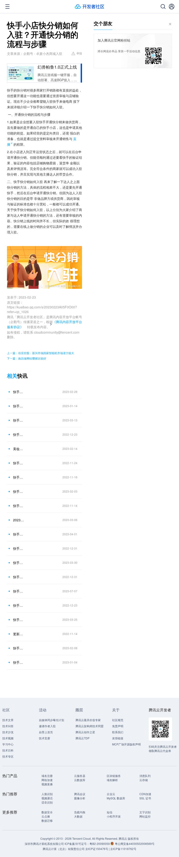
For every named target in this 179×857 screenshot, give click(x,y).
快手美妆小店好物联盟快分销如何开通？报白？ (18, 577)
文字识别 (145, 812)
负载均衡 (79, 812)
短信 (109, 812)
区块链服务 (114, 776)
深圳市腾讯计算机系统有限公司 (44, 844)
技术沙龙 (8, 732)
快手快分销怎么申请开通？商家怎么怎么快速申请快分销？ (18, 648)
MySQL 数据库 (116, 798)
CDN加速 (145, 794)
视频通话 (47, 798)
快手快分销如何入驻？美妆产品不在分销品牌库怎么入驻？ (18, 406)
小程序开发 (114, 816)
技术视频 (8, 738)
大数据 (78, 816)
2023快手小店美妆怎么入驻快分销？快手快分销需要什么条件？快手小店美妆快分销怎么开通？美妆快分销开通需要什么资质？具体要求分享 (18, 520)
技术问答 (8, 726)
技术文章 (8, 720)
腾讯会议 (79, 794)
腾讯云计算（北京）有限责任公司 (64, 849)
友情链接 (117, 738)
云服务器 (79, 776)
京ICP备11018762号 (123, 849)
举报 (79, 53)
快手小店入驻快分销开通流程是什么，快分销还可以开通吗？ (18, 591)
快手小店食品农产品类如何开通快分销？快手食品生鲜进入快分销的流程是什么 (18, 534)
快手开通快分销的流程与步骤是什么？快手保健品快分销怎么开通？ (18, 391)
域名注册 (47, 776)
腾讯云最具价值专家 (88, 720)
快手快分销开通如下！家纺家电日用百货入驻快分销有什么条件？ (18, 505)
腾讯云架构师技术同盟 (89, 726)
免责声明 (117, 726)
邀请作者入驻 (47, 726)
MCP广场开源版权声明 (126, 744)
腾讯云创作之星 (85, 732)
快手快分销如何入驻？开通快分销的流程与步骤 (18, 434)
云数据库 (79, 780)
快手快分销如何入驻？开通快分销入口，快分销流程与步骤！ (18, 463)
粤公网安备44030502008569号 (135, 844)
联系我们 (117, 732)
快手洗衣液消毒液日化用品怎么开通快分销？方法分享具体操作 (18, 548)
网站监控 (145, 816)
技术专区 (8, 756)
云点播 (45, 816)
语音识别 (47, 802)
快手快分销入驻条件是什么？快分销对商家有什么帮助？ (18, 662)
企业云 (111, 794)
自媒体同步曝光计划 (51, 720)
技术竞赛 (44, 738)
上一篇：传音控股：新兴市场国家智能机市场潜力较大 (40, 353)
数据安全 (47, 812)
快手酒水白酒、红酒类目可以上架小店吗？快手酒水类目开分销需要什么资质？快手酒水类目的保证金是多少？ (18, 562)
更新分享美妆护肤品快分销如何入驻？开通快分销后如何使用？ (18, 633)
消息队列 (145, 776)
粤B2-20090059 (100, 844)
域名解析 (112, 780)
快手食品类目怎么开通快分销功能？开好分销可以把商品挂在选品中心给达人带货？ (18, 605)
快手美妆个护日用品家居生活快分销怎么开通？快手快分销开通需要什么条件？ (18, 491)
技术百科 (8, 750)
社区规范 (117, 720)
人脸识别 (47, 794)
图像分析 (79, 798)
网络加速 (47, 780)
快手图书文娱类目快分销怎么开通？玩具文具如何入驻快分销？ (18, 619)
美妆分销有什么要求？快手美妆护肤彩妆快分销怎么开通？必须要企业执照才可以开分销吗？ (18, 448)
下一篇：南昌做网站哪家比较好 (26, 358)
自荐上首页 (46, 732)
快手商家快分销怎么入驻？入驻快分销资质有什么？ (18, 420)
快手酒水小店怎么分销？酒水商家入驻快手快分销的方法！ (18, 477)
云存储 (143, 780)
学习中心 (8, 744)
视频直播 (47, 784)
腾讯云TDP (83, 738)
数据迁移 (47, 820)
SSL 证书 (145, 798)
